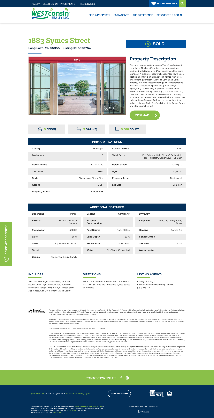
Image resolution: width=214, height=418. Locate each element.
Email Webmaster (82, 406)
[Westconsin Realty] (50, 18)
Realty (36, 3)
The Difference (143, 15)
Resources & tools (169, 15)
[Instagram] (127, 378)
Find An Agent (119, 394)
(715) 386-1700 (38, 394)
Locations (41, 9)
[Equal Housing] (169, 393)
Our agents (121, 15)
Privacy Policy (72, 411)
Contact (73, 9)
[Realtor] (156, 393)
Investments (67, 3)
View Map (142, 115)
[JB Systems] (143, 411)
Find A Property (99, 15)
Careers (57, 9)
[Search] (182, 3)
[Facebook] (121, 378)
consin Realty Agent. (78, 394)
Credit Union (50, 3)
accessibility (58, 413)
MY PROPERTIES (167, 4)
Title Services (86, 3)
